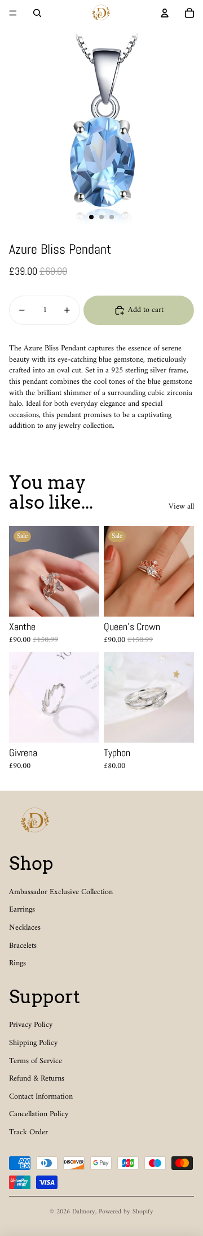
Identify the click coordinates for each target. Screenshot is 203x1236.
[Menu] (13, 13)
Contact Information (41, 1097)
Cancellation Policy (38, 1114)
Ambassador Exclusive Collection (61, 892)
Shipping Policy (33, 1043)
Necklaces (25, 928)
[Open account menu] (164, 13)
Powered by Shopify (126, 1212)
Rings (17, 963)
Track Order (28, 1132)
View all (181, 507)
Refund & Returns (36, 1079)
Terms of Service (35, 1061)
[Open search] (37, 13)
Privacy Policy (30, 1025)
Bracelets (23, 946)
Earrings (22, 910)
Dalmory (83, 1212)
